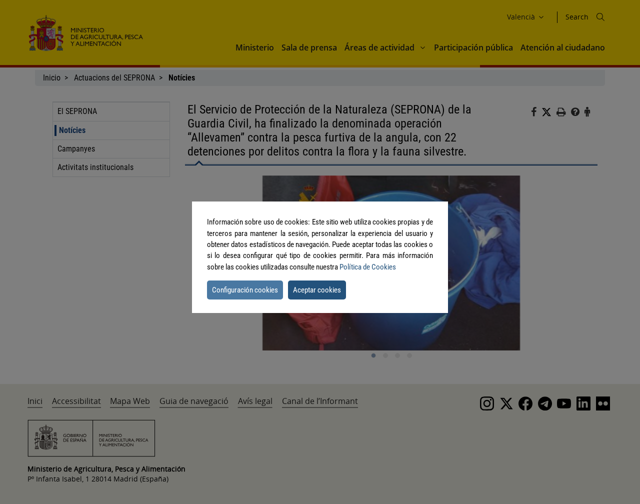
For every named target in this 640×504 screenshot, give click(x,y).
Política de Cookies (368, 267)
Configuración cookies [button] (245, 290)
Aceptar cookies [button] (317, 290)
